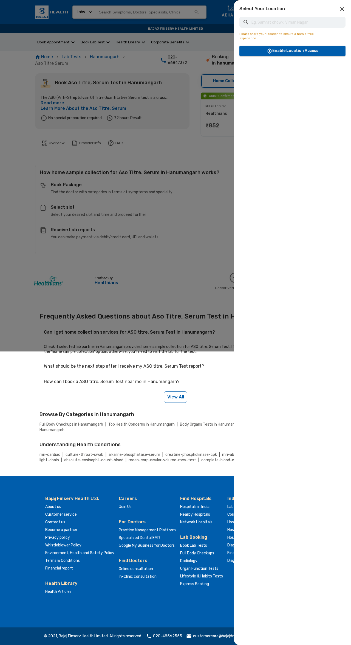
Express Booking (194, 584)
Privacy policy (57, 537)
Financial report (59, 568)
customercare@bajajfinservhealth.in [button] (225, 636)
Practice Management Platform (147, 530)
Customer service (61, 514)
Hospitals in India (195, 506)
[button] (342, 9)
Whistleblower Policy (63, 545)
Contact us (55, 522)
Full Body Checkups (197, 553)
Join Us (125, 506)
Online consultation (136, 568)
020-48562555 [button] (167, 636)
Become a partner (61, 529)
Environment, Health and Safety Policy (79, 553)
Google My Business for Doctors (147, 545)
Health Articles (58, 591)
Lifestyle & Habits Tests (201, 576)
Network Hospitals (196, 522)
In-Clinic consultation (138, 576)
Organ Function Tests (199, 568)
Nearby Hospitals (195, 514)
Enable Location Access (295, 50)
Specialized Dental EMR (139, 537)
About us (53, 506)
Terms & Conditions (62, 560)
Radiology (188, 561)
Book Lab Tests (193, 545)
